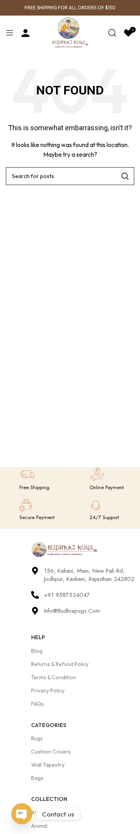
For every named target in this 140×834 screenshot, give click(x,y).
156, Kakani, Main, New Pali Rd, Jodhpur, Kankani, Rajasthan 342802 (89, 574)
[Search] (112, 32)
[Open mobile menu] (10, 32)
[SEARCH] (125, 176)
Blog (36, 650)
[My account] (25, 32)
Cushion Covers (51, 751)
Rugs (37, 738)
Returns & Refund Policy (60, 664)
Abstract (41, 812)
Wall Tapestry (48, 764)
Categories (48, 725)
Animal (39, 825)
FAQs (37, 703)
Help (38, 637)
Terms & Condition (53, 677)
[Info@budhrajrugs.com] (35, 611)
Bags (37, 778)
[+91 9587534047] (35, 595)
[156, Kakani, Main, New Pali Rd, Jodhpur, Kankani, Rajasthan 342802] (35, 571)
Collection (49, 799)
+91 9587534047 (67, 595)
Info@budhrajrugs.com (72, 611)
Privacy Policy (48, 690)
